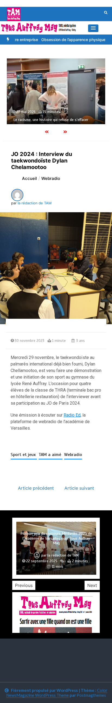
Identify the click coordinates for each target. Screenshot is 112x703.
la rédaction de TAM (35, 203)
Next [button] (92, 585)
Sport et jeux (24, 454)
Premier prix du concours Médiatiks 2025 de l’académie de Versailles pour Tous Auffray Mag (56, 538)
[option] (56, 91)
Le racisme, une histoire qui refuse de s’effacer (50, 119)
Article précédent (36, 488)
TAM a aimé (51, 454)
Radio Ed (72, 415)
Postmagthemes (91, 695)
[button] (93, 28)
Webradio (73, 454)
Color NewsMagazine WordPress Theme (57, 693)
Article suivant (79, 488)
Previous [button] (24, 585)
